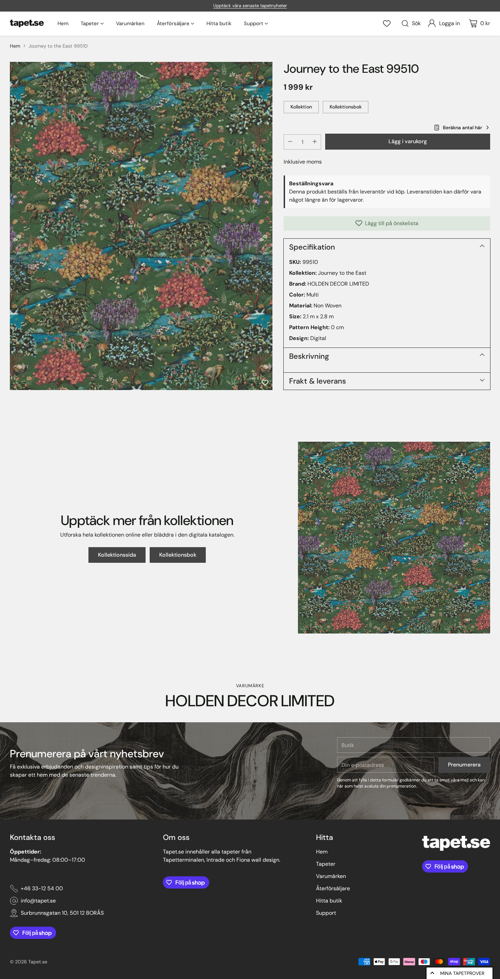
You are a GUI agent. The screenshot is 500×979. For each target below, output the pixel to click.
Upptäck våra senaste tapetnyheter (250, 6)
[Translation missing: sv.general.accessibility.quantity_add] (315, 141)
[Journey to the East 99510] (141, 226)
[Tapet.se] (27, 23)
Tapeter (325, 863)
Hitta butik (329, 900)
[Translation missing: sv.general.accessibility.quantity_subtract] (290, 141)
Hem (15, 46)
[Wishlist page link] (386, 23)
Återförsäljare (333, 888)
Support (326, 912)
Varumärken (331, 876)
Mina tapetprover (462, 973)
